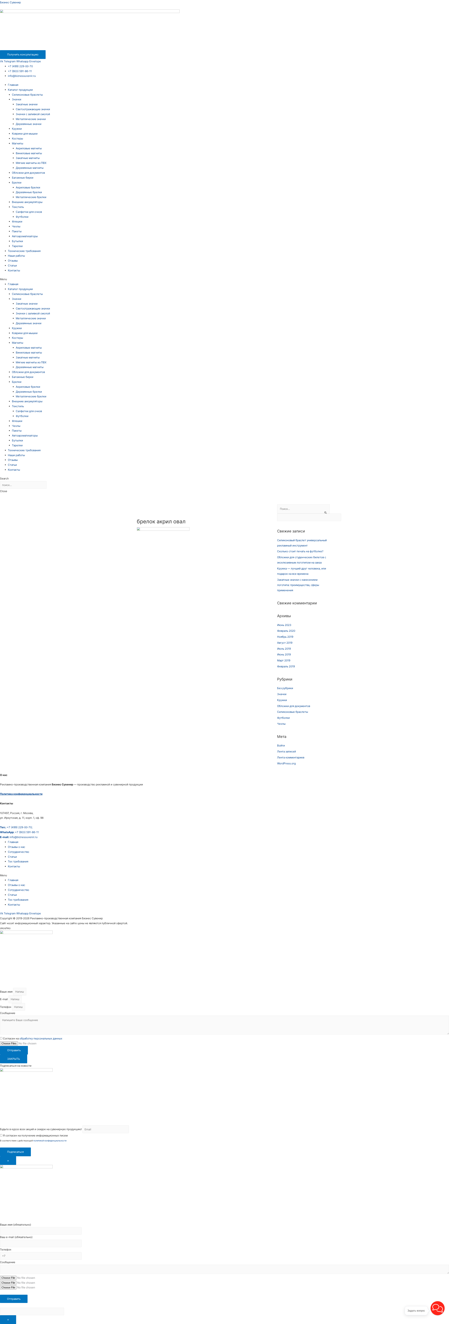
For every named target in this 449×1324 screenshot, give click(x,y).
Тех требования (18, 861)
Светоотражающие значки (33, 109)
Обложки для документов (28, 172)
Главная (13, 84)
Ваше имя (6, 991)
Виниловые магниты (29, 153)
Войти (281, 745)
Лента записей (286, 751)
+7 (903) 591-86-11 (20, 71)
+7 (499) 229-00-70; (16, 827)
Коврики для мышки (25, 133)
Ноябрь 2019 (285, 636)
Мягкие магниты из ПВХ (31, 163)
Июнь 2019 (284, 654)
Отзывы (13, 260)
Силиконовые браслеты (27, 94)
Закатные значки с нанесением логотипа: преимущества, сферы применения (298, 585)
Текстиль (18, 207)
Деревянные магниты (29, 167)
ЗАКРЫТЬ (13, 1058)
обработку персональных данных (40, 1038)
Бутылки (17, 241)
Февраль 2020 (286, 630)
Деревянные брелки (29, 192)
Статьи (12, 265)
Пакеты (17, 231)
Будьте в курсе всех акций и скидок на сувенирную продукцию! (41, 1129)
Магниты (17, 143)
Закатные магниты (28, 158)
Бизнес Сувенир (10, 2)
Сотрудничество (18, 851)
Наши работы (16, 255)
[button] (224, 279)
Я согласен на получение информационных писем (35, 1135)
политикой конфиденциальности (49, 1140)
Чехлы (16, 226)
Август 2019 (284, 642)
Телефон (6, 1007)
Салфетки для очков (29, 212)
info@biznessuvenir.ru (22, 76)
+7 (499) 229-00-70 (20, 66)
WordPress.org (286, 763)
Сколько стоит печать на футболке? (300, 551)
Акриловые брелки (28, 187)
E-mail (4, 999)
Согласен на (32, 1038)
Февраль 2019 (286, 666)
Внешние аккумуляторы (27, 202)
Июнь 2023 (284, 625)
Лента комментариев (290, 757)
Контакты (14, 270)
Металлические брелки (31, 197)
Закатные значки (27, 104)
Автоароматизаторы (25, 236)
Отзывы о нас (16, 847)
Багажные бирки (22, 177)
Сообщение (7, 1013)
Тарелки (17, 246)
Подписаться (15, 1151)
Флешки (17, 221)
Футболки (22, 216)
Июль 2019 (284, 648)
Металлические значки (31, 119)
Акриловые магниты (29, 148)
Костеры (17, 138)
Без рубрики (285, 688)
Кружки (17, 128)
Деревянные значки (28, 124)
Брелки (16, 182)
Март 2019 (283, 660)
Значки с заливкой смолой (33, 114)
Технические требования (24, 251)
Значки (16, 99)
